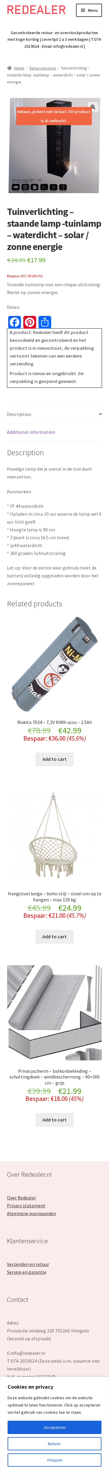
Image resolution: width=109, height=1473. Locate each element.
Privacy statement (26, 1205)
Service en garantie (26, 1272)
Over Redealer (21, 1198)
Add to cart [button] (54, 759)
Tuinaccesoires (42, 68)
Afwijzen (54, 1460)
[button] (93, 107)
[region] (54, 1425)
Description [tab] (19, 414)
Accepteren (54, 1427)
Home (19, 68)
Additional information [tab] (31, 432)
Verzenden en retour (28, 1264)
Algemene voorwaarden (31, 1213)
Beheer (54, 1443)
